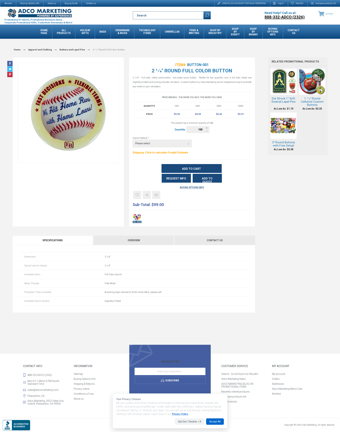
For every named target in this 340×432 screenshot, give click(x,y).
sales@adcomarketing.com (43, 389)
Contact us (91, 3)
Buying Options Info (29, 3)
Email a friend (156, 195)
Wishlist (276, 393)
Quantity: (180, 129)
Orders (276, 378)
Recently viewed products (235, 391)
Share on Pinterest (10, 74)
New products (229, 401)
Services (8, 3)
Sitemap (78, 374)
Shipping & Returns (84, 383)
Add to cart (191, 168)
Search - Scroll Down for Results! (239, 374)
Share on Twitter (10, 69)
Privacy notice (81, 388)
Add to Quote (207, 180)
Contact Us (215, 240)
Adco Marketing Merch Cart (287, 388)
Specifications (52, 240)
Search (207, 15)
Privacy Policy (180, 413)
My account (278, 374)
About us (52, 3)
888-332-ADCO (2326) (39, 375)
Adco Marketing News (233, 378)
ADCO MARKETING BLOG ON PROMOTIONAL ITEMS (237, 385)
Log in (281, 3)
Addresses (278, 383)
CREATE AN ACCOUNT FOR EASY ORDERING (244, 3)
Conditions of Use (84, 393)
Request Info (176, 178)
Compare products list (325, 3)
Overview (134, 240)
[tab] (52, 240)
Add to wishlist (137, 195)
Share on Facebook (10, 63)
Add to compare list (147, 195)
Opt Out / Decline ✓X (189, 421)
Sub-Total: (142, 204)
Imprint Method (140, 138)
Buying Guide (71, 3)
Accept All (215, 421)
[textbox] (165, 15)
